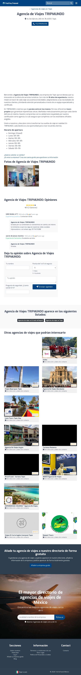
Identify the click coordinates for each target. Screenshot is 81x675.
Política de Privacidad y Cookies (40, 655)
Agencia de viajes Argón (14, 448)
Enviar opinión (45, 286)
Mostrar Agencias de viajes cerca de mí (41, 622)
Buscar (60, 617)
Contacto (66, 651)
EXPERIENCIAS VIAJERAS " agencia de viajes (21, 506)
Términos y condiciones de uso (40, 651)
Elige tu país (23, 672)
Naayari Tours (48, 535)
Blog (15, 659)
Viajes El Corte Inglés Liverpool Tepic (19, 535)
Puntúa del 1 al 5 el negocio (42, 264)
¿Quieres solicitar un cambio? (14, 155)
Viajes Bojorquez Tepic (13, 389)
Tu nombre (10, 264)
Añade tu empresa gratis (40, 565)
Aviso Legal (40, 653)
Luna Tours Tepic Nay (13, 418)
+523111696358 (41, 24)
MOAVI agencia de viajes (52, 477)
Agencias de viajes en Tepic (41, 9)
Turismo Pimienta (49, 448)
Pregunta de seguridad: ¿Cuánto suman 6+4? (17, 286)
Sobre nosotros (15, 651)
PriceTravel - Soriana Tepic (15, 477)
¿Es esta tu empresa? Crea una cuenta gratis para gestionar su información (31, 157)
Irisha (45, 360)
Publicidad (15, 653)
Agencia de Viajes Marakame (53, 389)
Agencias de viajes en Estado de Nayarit (30, 320)
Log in (15, 655)
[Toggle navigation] (76, 3)
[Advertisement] (40, 44)
